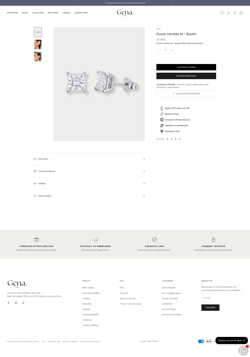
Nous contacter (128, 298)
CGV (43, 341)
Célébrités (167, 303)
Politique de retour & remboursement (23, 341)
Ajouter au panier (186, 67)
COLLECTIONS (38, 13)
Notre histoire (168, 287)
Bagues (86, 309)
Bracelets (87, 303)
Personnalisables (91, 314)
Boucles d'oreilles (91, 293)
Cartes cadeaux (91, 325)
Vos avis (124, 293)
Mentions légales (70, 341)
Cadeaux (87, 319)
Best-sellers (88, 287)
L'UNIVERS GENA (81, 13)
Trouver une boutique (131, 303)
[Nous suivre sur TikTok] (23, 302)
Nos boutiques (169, 309)
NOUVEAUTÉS (12, 13)
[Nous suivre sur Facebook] (8, 302)
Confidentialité (54, 341)
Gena (158, 29)
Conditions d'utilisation (90, 341)
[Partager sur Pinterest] (175, 139)
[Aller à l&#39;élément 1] (38, 32)
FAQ (122, 287)
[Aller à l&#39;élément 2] (38, 44)
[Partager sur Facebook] (167, 139)
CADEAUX (66, 13)
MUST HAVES (53, 13)
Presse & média (170, 298)
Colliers (86, 298)
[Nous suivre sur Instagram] (15, 302)
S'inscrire (210, 307)
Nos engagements (171, 293)
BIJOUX (25, 13)
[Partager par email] (180, 139)
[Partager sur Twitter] (171, 139)
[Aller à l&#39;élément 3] (38, 57)
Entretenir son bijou (171, 314)
